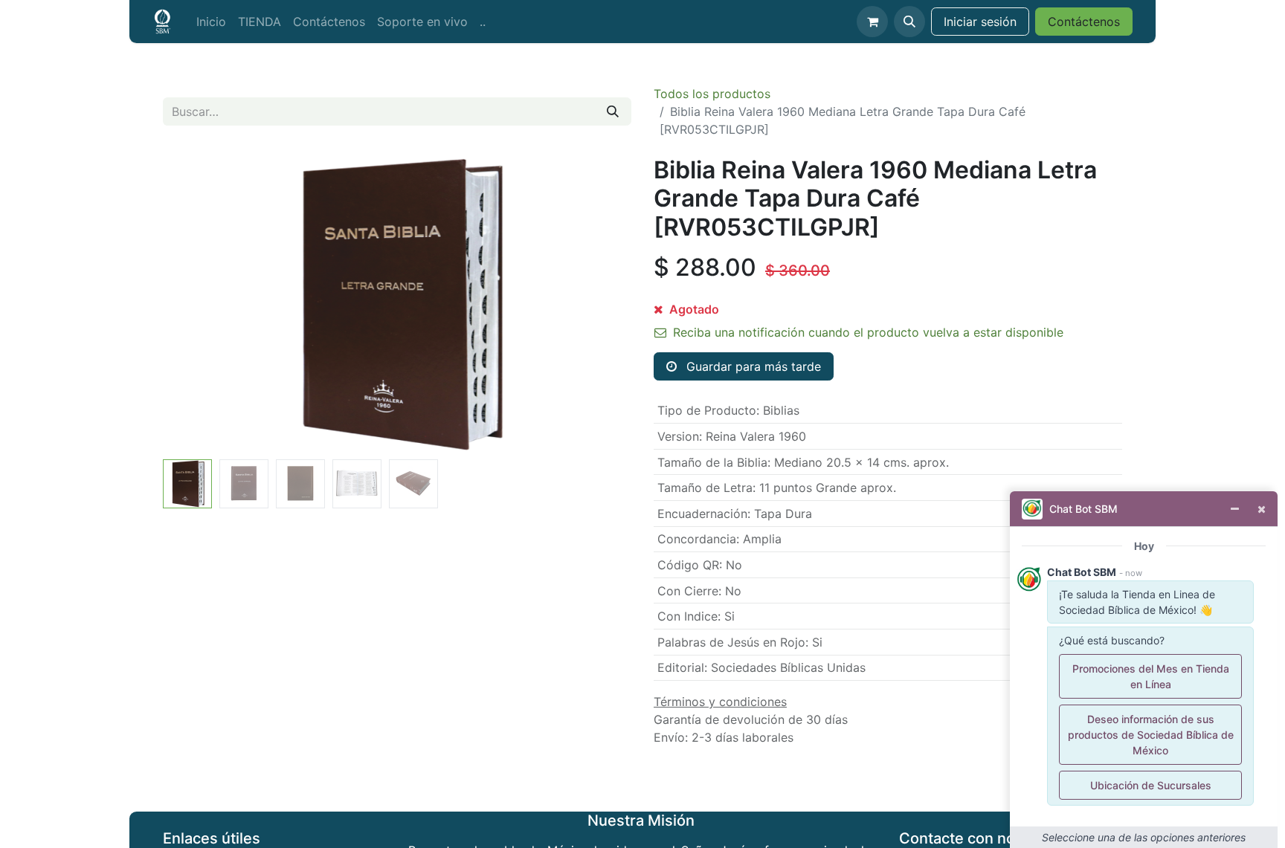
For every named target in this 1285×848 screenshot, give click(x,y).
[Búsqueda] (612, 111)
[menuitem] (211, 21)
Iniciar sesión (980, 21)
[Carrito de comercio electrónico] (872, 21)
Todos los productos (712, 93)
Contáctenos (1084, 21)
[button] (909, 21)
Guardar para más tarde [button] (752, 366)
